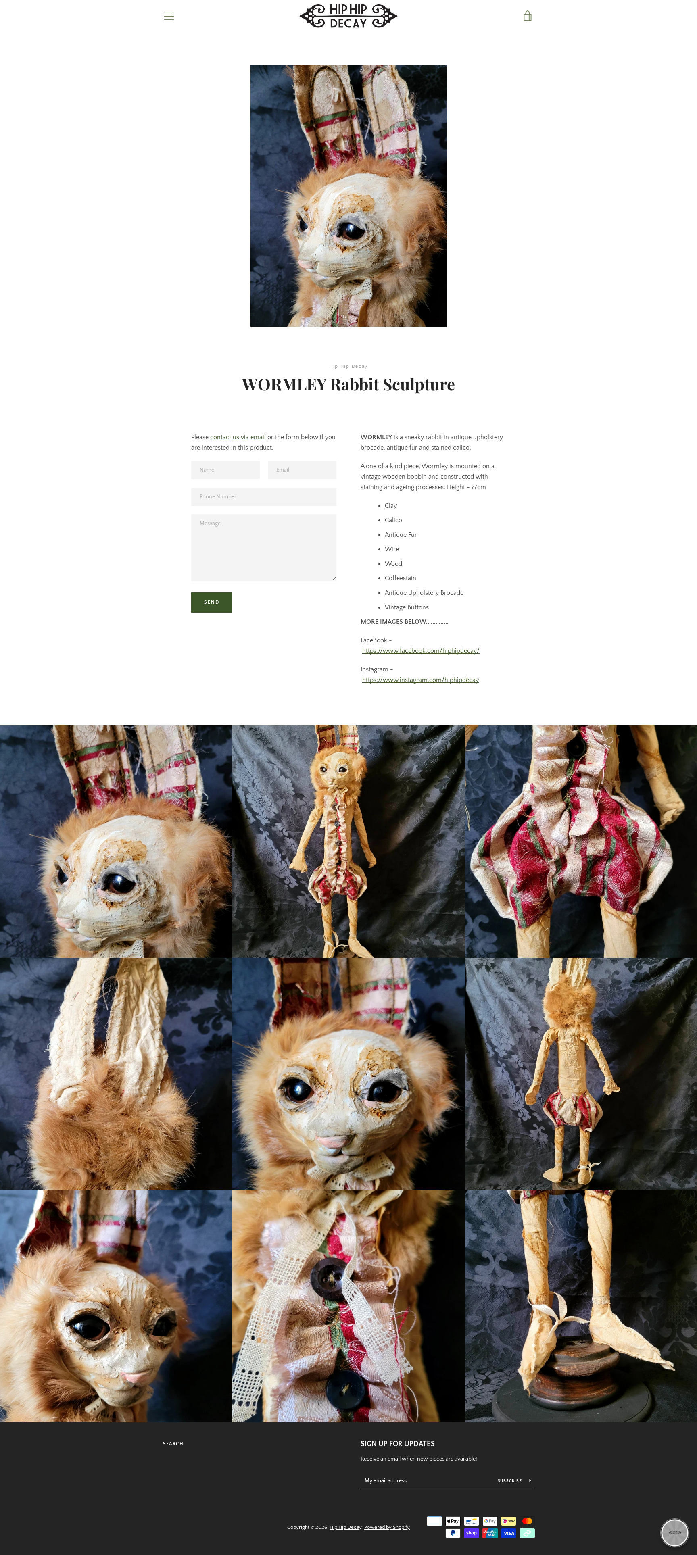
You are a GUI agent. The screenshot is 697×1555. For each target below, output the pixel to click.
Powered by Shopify (387, 1527)
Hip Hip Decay (345, 1527)
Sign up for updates (398, 1444)
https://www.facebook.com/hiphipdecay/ (421, 651)
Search (173, 1444)
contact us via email (238, 437)
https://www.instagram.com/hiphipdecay (420, 680)
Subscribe (511, 1481)
